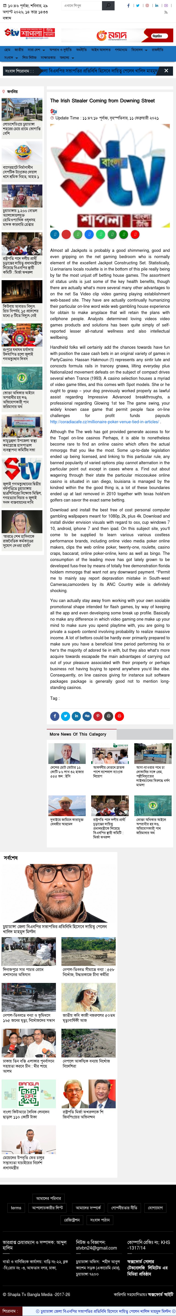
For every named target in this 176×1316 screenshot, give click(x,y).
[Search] (108, 5)
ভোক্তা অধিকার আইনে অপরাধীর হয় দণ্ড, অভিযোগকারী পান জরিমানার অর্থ (151, 826)
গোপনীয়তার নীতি (124, 1208)
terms (16, 1208)
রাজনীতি (157, 49)
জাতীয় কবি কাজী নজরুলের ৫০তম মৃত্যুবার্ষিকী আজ (89, 1018)
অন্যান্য (64, 57)
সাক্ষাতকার (48, 57)
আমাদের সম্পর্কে (88, 1208)
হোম (7, 49)
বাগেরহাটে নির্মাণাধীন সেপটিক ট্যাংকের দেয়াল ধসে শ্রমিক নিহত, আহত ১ (21, 172)
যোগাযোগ (155, 1208)
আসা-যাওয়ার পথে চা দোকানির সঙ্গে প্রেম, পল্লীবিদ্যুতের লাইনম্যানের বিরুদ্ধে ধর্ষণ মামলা (153, 776)
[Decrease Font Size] (135, 234)
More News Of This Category (78, 734)
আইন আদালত (101, 49)
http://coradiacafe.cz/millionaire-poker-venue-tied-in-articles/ (104, 422)
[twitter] (138, 6)
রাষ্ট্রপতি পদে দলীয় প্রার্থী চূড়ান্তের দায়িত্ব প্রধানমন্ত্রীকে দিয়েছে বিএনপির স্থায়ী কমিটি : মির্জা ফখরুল (109, 828)
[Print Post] (54, 234)
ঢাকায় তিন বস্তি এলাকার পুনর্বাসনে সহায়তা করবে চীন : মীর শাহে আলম (28, 1066)
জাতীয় (19, 49)
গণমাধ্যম (121, 49)
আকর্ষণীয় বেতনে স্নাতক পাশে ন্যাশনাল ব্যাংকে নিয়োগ (108, 772)
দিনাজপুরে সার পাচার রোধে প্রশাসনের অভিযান (23, 972)
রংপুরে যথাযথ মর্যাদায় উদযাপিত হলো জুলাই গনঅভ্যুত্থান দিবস (18, 354)
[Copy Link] (112, 234)
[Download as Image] (77, 234)
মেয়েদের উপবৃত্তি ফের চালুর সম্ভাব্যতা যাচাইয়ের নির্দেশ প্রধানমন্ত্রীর (23, 1163)
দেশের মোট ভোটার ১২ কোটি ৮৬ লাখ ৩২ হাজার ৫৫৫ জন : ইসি (67, 772)
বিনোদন (137, 49)
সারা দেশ (34, 49)
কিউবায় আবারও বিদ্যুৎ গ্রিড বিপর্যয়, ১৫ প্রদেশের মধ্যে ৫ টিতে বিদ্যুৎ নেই (20, 311)
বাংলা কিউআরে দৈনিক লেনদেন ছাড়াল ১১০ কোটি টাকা (26, 1114)
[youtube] (166, 6)
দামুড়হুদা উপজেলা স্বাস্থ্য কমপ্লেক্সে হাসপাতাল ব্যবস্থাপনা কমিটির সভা (20, 445)
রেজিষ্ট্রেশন (72, 1220)
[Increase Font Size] (123, 234)
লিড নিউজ (29, 57)
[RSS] (166, 12)
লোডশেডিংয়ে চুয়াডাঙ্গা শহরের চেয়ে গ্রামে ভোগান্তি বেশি (22, 129)
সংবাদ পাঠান (100, 1220)
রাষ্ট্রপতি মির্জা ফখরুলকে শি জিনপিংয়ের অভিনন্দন (83, 1114)
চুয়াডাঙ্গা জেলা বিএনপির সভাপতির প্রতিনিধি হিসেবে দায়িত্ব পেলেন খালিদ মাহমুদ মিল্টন (55, 929)
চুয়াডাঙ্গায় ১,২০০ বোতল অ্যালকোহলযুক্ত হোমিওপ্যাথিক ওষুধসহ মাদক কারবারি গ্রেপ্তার (20, 217)
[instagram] (148, 6)
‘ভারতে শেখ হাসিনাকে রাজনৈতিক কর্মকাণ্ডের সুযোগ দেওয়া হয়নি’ (18, 541)
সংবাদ (8, 57)
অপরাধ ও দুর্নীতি (61, 49)
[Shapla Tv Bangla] (29, 32)
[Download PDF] (66, 234)
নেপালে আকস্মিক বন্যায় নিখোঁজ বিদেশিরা (86, 1064)
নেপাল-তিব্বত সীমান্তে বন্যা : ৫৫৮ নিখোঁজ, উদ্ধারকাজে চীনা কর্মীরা (89, 972)
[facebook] (129, 6)
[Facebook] (54, 716)
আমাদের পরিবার (48, 1198)
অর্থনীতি (81, 49)
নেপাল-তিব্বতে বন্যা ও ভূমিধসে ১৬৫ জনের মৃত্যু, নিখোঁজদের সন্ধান (29, 1018)
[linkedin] (157, 6)
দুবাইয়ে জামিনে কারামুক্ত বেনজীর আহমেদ (66, 822)
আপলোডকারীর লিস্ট (47, 1208)
